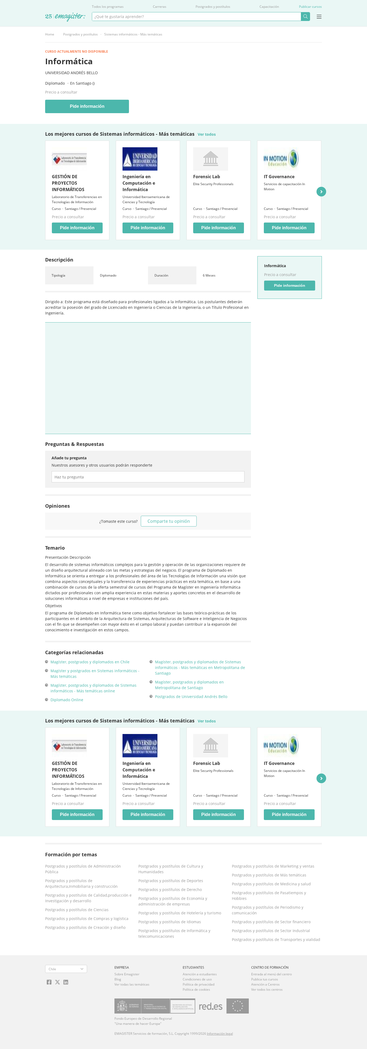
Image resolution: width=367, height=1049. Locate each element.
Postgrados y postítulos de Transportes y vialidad (276, 939)
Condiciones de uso (197, 979)
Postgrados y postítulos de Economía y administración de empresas (172, 901)
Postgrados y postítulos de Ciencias (77, 909)
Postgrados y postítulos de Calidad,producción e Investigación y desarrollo (88, 898)
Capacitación (269, 6)
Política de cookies (196, 989)
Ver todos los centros (267, 989)
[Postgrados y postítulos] (65, 17)
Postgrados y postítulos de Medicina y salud (271, 883)
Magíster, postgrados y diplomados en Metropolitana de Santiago (189, 684)
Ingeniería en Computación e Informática (139, 183)
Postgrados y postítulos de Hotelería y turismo (179, 912)
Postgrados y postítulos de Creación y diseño (85, 927)
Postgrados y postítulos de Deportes (170, 880)
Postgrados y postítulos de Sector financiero (271, 921)
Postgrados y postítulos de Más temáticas (269, 875)
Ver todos (207, 134)
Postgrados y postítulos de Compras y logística (86, 918)
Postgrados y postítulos (213, 6)
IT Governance (279, 177)
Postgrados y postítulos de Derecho (170, 889)
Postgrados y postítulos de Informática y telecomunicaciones (174, 933)
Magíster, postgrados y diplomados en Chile (90, 661)
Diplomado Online (67, 699)
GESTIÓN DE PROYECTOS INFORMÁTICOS (68, 183)
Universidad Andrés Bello (71, 72)
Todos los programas (108, 6)
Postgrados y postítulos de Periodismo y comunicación (267, 910)
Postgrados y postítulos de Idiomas (169, 921)
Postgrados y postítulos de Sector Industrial (271, 930)
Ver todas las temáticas (131, 984)
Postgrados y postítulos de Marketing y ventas (273, 866)
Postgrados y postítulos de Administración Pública (83, 869)
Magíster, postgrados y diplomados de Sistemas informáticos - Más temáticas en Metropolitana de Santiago (200, 667)
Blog (117, 979)
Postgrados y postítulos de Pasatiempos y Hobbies (269, 895)
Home (49, 34)
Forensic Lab (206, 177)
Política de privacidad (198, 984)
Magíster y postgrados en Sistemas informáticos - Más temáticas (95, 673)
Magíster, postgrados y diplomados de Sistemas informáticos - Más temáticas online (93, 688)
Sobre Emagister (126, 974)
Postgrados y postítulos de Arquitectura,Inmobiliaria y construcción (81, 883)
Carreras (159, 6)
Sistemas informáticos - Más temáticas (133, 34)
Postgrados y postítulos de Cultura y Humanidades (170, 869)
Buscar (305, 16)
